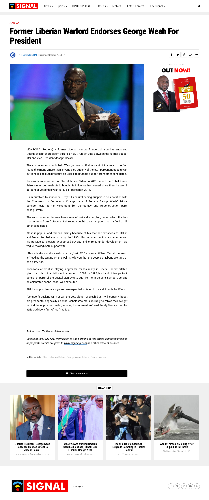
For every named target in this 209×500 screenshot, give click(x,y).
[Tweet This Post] (178, 54)
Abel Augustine (22, 454)
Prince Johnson (98, 357)
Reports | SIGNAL (29, 55)
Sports (61, 6)
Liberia (85, 357)
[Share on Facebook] (171, 54)
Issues (102, 6)
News (47, 6)
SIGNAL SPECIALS (81, 6)
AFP (119, 454)
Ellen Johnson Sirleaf (54, 357)
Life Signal (156, 6)
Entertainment (135, 6)
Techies (116, 6)
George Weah (74, 357)
